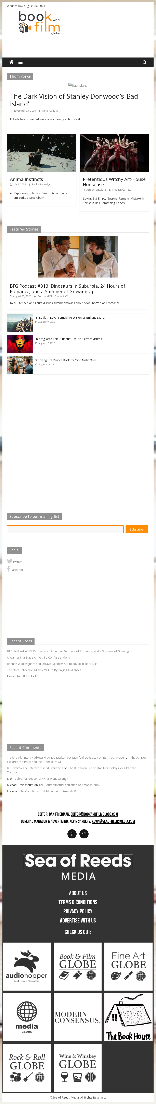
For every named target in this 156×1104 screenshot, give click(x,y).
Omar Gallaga (50, 110)
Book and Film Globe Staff (52, 296)
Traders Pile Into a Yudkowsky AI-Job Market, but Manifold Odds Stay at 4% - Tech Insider (66, 757)
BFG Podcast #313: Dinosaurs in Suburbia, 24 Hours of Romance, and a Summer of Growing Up (67, 288)
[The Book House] (128, 995)
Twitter (17, 562)
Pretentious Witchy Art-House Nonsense (114, 181)
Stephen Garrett (121, 189)
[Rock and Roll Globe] (27, 1046)
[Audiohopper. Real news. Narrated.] (27, 944)
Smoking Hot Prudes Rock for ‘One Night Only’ (65, 360)
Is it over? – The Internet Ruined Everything (35, 768)
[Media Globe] (27, 995)
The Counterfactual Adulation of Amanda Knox (69, 785)
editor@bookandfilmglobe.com (94, 815)
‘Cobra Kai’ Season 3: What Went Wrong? (41, 778)
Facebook (17, 570)
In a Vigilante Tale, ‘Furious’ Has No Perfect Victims (68, 339)
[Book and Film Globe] (11, 62)
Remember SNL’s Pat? (21, 676)
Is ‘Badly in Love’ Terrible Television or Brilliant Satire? (70, 317)
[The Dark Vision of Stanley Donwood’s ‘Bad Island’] (78, 85)
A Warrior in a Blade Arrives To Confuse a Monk (38, 657)
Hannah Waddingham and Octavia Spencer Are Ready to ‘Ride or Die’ (52, 664)
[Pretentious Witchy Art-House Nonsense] (114, 136)
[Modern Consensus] (78, 995)
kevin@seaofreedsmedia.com (113, 822)
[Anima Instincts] (41, 136)
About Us (78, 893)
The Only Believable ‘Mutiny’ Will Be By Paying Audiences (44, 670)
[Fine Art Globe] (128, 944)
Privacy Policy (77, 911)
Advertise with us (78, 920)
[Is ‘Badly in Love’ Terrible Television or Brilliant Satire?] (20, 316)
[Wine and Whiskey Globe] (78, 1046)
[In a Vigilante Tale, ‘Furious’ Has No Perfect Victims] (20, 337)
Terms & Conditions (77, 902)
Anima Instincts (26, 179)
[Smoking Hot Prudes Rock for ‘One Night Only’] (20, 358)
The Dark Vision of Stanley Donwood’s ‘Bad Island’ (74, 100)
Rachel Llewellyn (41, 184)
